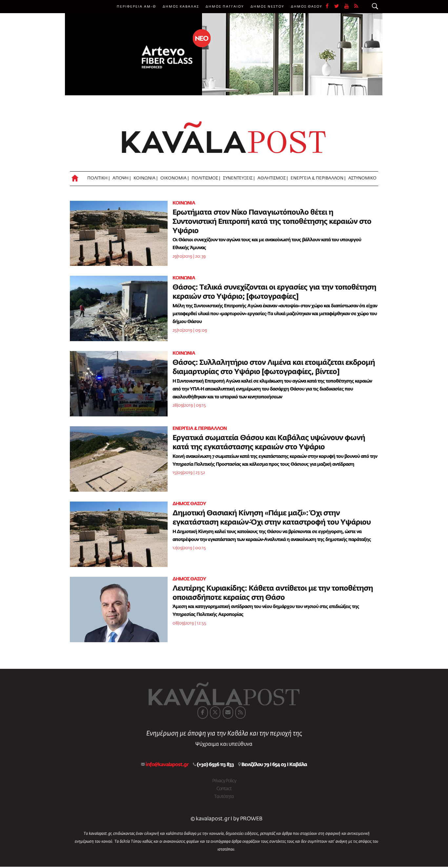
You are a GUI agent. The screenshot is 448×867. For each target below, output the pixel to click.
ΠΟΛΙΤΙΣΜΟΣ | (206, 178)
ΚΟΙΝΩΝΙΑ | (145, 178)
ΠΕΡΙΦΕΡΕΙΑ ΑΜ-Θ (136, 6)
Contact (224, 788)
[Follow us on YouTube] (349, 6)
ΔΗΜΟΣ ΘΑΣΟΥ (306, 6)
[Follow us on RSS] (356, 6)
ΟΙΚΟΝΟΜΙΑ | (174, 178)
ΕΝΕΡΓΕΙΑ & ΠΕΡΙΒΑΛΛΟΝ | (318, 178)
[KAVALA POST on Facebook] (202, 712)
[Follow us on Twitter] (339, 6)
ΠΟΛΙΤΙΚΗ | (98, 178)
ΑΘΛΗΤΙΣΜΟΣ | (272, 178)
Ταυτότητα (224, 796)
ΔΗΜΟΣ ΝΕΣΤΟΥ (267, 6)
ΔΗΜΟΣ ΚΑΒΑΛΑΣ (181, 6)
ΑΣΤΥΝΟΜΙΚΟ (362, 178)
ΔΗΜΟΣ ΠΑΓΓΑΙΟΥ (225, 6)
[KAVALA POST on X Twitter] (215, 712)
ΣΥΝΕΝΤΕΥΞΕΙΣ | (239, 178)
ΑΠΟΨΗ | (121, 178)
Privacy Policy (224, 781)
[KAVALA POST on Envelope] (228, 712)
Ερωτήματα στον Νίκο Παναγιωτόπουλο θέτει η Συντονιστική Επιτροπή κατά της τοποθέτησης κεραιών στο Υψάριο (272, 222)
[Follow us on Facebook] (330, 6)
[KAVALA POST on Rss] (240, 712)
